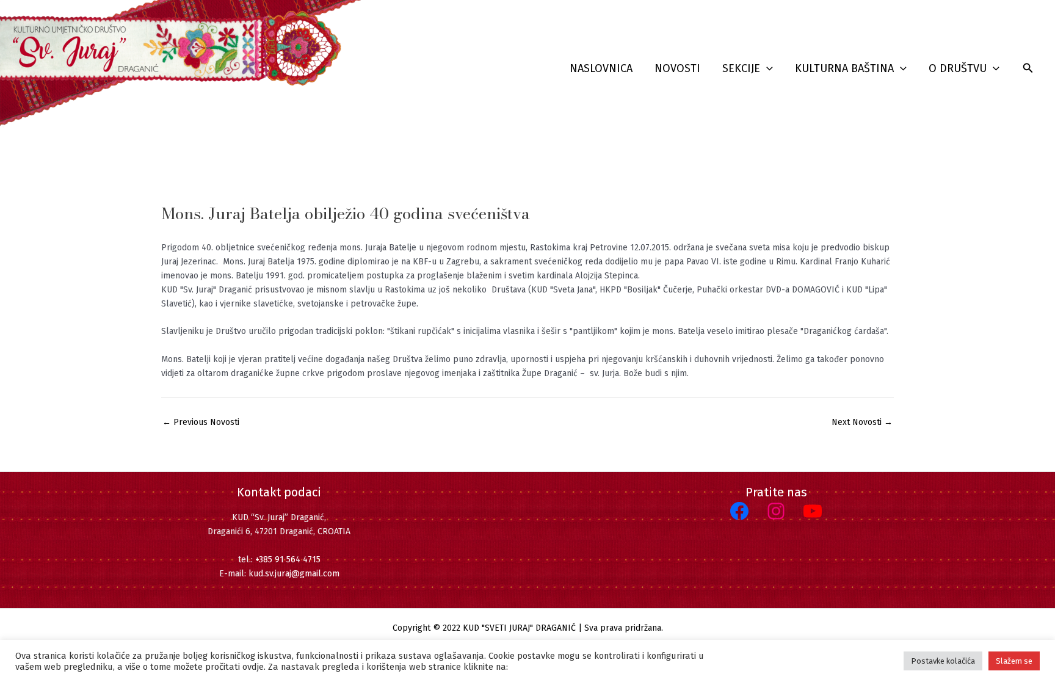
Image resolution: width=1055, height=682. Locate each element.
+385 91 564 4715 (288, 559)
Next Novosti (862, 422)
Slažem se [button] (1014, 661)
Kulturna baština (844, 68)
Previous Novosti (200, 422)
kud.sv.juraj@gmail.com (293, 573)
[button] (766, 68)
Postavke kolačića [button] (943, 661)
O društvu (958, 68)
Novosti (677, 68)
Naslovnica (601, 68)
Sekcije (741, 68)
